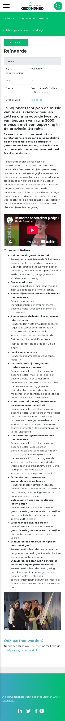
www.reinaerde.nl (31, 335)
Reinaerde (36, 99)
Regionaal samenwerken (34, 18)
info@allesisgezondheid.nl (20, 650)
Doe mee (35, 646)
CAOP (56, 696)
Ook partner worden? (24, 641)
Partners (8, 18)
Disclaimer (8, 700)
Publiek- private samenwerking (23, 30)
